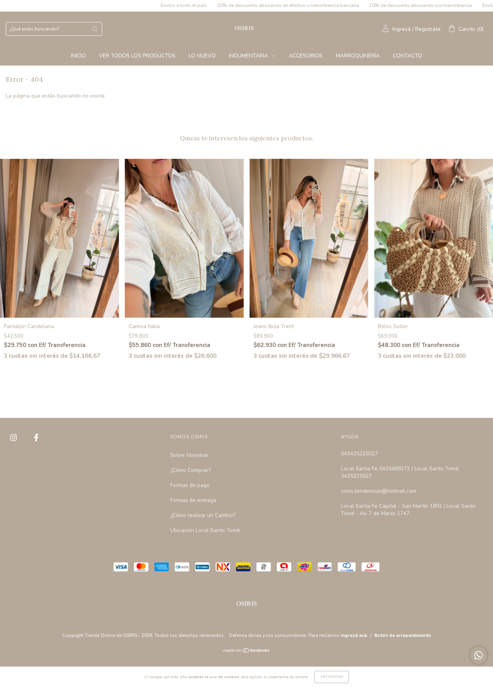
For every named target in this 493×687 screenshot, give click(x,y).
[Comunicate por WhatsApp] (478, 655)
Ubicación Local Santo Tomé (205, 530)
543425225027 (359, 453)
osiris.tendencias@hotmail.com (378, 491)
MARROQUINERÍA (358, 55)
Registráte (428, 29)
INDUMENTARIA (249, 55)
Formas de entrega (193, 500)
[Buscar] (94, 28)
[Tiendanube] (247, 651)
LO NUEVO (202, 55)
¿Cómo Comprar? (190, 470)
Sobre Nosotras (189, 455)
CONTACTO (407, 55)
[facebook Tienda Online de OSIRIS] (36, 437)
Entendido (331, 677)
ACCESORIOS (306, 55)
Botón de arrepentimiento (402, 635)
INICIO (78, 55)
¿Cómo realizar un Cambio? (202, 515)
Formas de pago (190, 485)
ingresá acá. (354, 635)
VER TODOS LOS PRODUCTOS (137, 55)
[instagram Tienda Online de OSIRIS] (14, 437)
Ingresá (401, 29)
